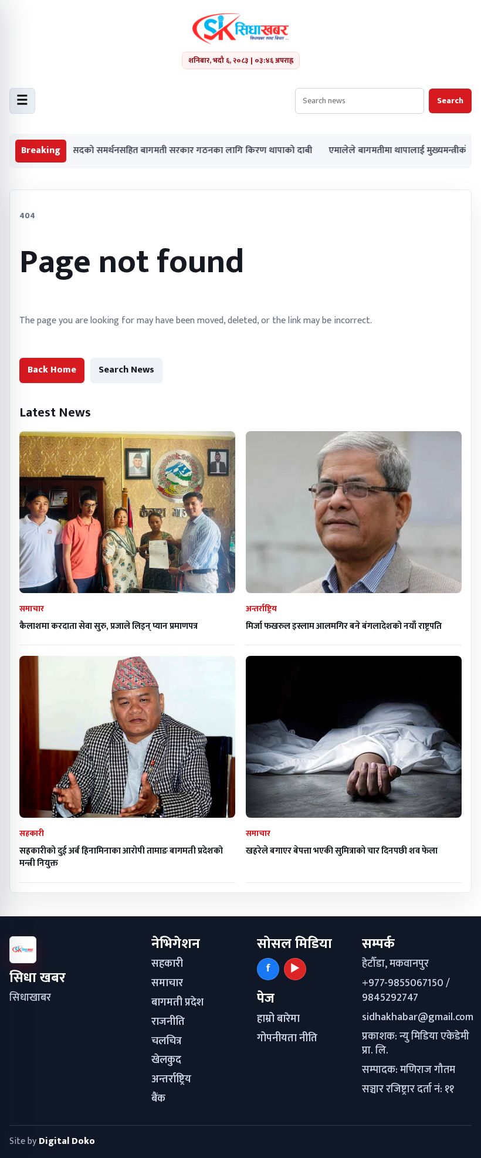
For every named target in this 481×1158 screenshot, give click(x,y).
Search (450, 100)
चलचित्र (166, 1041)
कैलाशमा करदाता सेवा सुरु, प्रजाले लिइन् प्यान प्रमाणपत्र (108, 626)
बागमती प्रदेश (177, 1002)
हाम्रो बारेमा (278, 1019)
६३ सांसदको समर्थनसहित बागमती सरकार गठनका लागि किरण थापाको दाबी (150, 151)
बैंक (158, 1099)
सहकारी (167, 964)
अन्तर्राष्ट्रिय (171, 1079)
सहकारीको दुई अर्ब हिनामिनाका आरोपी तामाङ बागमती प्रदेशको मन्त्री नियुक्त (121, 857)
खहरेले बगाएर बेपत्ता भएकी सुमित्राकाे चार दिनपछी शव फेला (342, 851)
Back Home (52, 370)
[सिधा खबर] (241, 29)
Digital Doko (67, 1141)
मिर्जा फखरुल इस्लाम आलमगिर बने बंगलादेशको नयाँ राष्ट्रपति (344, 626)
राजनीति (168, 1022)
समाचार (167, 983)
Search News (126, 370)
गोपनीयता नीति (287, 1038)
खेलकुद (166, 1060)
